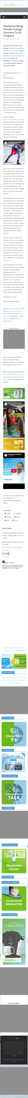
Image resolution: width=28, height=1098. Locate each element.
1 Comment (17, 39)
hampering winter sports (13, 119)
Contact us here (17, 365)
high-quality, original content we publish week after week (14, 55)
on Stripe (16, 51)
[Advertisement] (14, 339)
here (13, 498)
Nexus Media (11, 39)
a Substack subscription (16, 48)
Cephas (14, 297)
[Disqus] (14, 579)
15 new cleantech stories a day (12, 374)
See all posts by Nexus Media (12, 547)
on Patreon (6, 51)
